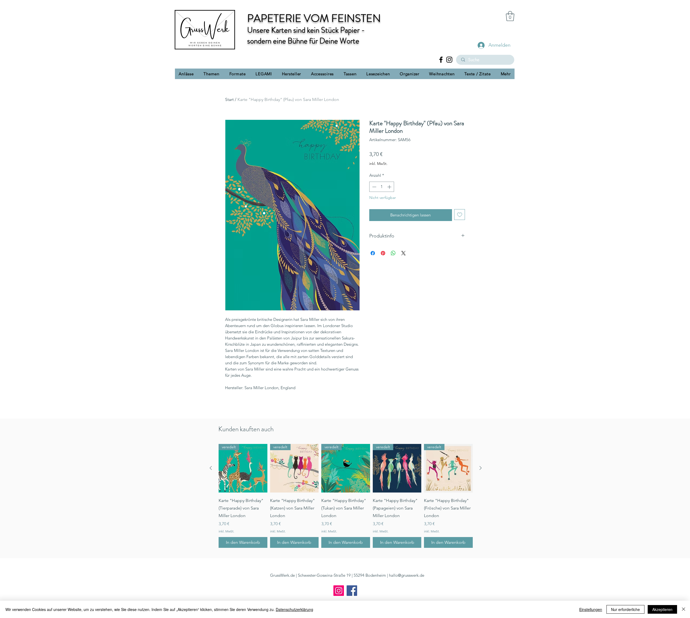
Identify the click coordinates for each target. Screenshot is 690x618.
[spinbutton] (381, 187)
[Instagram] (449, 60)
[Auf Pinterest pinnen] (383, 253)
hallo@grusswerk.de (406, 575)
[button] (510, 16)
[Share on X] (403, 253)
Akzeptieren (662, 609)
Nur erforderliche (625, 609)
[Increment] (390, 187)
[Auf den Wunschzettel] (459, 214)
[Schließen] (683, 609)
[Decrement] (373, 187)
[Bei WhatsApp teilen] (393, 253)
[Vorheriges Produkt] (211, 468)
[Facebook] (441, 60)
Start (229, 99)
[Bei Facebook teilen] (373, 253)
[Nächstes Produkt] (480, 468)
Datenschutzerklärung (294, 609)
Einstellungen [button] (590, 609)
